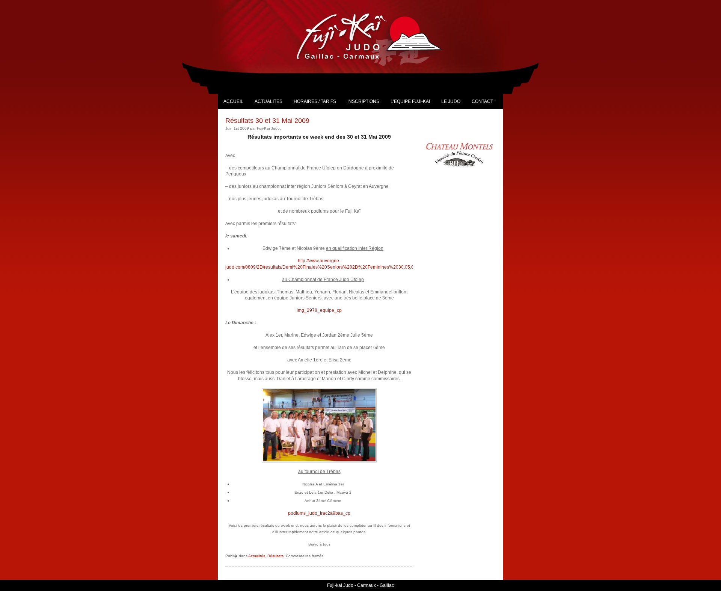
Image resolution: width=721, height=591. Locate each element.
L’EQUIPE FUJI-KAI (410, 101)
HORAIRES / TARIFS (315, 101)
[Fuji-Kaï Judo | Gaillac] (378, 36)
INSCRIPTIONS (363, 101)
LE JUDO (450, 101)
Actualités (256, 556)
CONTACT (482, 101)
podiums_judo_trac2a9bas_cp (319, 513)
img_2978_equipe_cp (319, 310)
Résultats (275, 556)
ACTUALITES (268, 101)
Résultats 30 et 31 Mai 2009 (267, 120)
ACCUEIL (233, 101)
